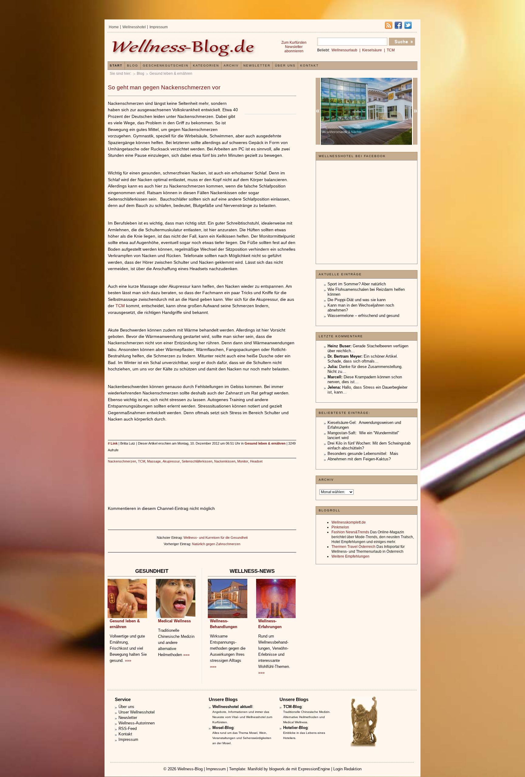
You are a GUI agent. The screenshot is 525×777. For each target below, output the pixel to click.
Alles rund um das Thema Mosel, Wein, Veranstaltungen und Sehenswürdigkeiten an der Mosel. (241, 738)
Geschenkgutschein (165, 65)
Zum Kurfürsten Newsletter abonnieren (294, 46)
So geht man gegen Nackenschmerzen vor (164, 87)
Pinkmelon (340, 527)
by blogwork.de (277, 769)
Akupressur (171, 461)
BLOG (132, 65)
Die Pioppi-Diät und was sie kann (357, 299)
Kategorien (206, 65)
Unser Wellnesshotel (136, 712)
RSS (388, 25)
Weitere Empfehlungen (350, 556)
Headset (256, 461)
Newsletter (256, 65)
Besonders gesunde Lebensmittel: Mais (363, 453)
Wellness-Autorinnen (136, 723)
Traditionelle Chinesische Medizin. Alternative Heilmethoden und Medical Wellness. (307, 717)
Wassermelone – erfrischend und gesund (363, 315)
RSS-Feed (127, 728)
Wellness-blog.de (184, 47)
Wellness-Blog (190, 769)
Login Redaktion (347, 769)
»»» (128, 660)
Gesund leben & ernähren (170, 73)
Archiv (231, 65)
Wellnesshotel (134, 27)
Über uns (285, 65)
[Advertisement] (202, 478)
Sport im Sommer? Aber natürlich (357, 284)
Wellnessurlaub (344, 50)
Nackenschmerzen (122, 461)
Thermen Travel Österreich (353, 547)
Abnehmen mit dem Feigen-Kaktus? (359, 459)
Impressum (158, 27)
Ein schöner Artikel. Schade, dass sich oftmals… (363, 358)
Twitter (408, 25)
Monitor (242, 461)
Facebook (398, 25)
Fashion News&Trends (350, 532)
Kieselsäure (372, 50)
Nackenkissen (224, 461)
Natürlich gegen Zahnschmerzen (216, 544)
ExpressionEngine (314, 769)
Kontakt (309, 65)
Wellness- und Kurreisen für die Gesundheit (216, 537)
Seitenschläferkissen (197, 461)
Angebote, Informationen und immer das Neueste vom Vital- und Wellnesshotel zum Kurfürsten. (242, 717)
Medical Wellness (174, 621)
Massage (154, 461)
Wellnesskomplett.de (348, 522)
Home (114, 27)
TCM (120, 305)
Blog (140, 73)
